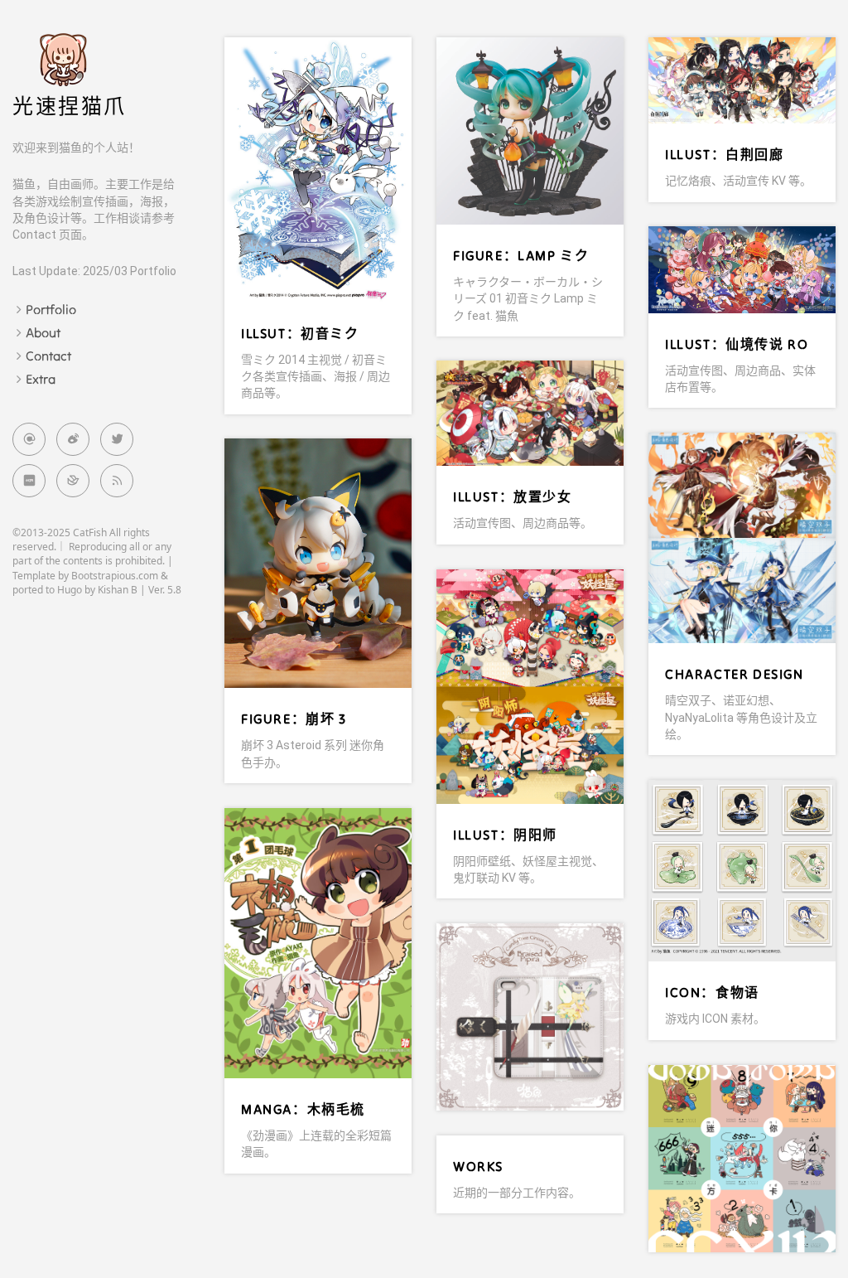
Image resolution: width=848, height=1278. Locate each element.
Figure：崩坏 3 (294, 718)
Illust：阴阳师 (505, 834)
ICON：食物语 (712, 992)
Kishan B (117, 590)
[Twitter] (116, 439)
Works (478, 1166)
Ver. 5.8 (164, 590)
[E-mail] (29, 439)
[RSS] (116, 480)
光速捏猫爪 (69, 106)
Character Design (734, 674)
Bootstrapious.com (114, 576)
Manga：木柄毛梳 (303, 1109)
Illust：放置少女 (512, 496)
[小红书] (29, 480)
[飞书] (72, 480)
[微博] (72, 439)
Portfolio (51, 309)
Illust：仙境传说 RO (736, 344)
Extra (40, 378)
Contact (48, 355)
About (43, 332)
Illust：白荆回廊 (724, 154)
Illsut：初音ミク (300, 333)
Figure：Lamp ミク (521, 255)
